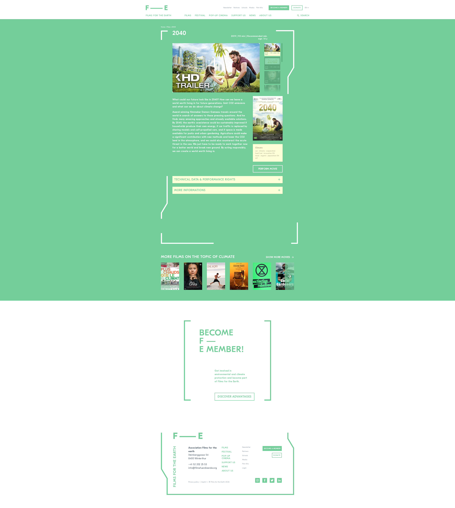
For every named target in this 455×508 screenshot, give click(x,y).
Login (244, 468)
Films (188, 15)
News (252, 15)
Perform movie (267, 168)
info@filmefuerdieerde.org (202, 468)
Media (251, 8)
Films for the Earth (158, 15)
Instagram (257, 480)
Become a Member (272, 448)
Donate (297, 8)
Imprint (204, 482)
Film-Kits (259, 8)
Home (163, 27)
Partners (237, 8)
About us (265, 15)
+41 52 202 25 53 (197, 464)
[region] (273, 67)
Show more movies (278, 257)
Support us (238, 15)
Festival (200, 15)
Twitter (272, 480)
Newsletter (227, 8)
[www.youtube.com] (216, 67)
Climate (259, 148)
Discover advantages (234, 396)
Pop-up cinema (218, 15)
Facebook (264, 480)
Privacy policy (193, 482)
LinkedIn (279, 480)
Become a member (279, 8)
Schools (244, 8)
